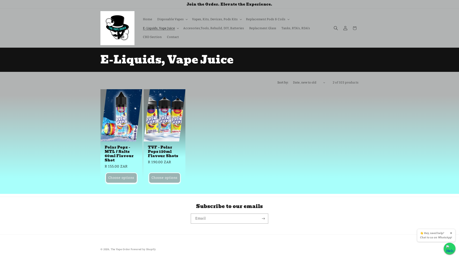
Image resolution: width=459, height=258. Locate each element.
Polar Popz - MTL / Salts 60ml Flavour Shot (119, 153)
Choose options (121, 178)
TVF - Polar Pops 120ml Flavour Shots (163, 151)
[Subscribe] (263, 219)
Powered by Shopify (143, 249)
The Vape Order (120, 249)
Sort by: (283, 82)
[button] (172, 19)
